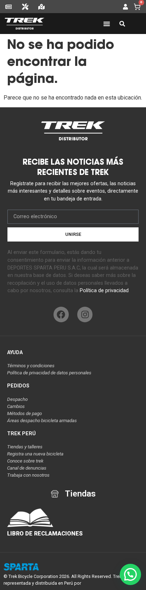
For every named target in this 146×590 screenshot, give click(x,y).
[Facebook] (61, 314)
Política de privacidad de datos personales (49, 372)
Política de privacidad (104, 291)
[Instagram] (84, 314)
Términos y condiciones (31, 365)
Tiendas (80, 494)
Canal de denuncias (26, 468)
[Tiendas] (55, 494)
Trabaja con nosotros (28, 475)
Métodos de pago (24, 413)
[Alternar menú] (106, 23)
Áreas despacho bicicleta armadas (42, 420)
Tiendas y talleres (25, 446)
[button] (130, 574)
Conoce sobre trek (25, 461)
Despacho (17, 399)
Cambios (16, 406)
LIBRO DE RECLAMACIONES (45, 533)
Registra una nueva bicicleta (35, 453)
